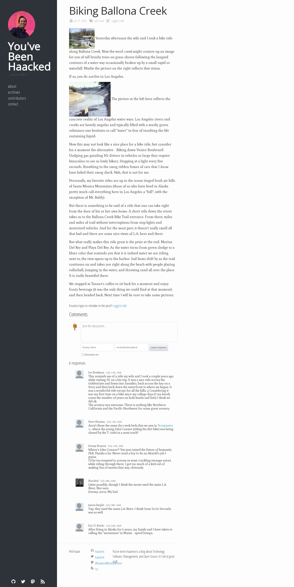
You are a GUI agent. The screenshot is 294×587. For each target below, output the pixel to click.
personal (99, 21)
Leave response (158, 347)
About (12, 86)
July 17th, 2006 (113, 372)
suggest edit (117, 21)
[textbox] (129, 332)
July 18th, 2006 (108, 480)
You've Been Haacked (29, 56)
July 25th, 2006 (113, 525)
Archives (14, 92)
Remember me (92, 355)
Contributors (17, 98)
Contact (13, 104)
